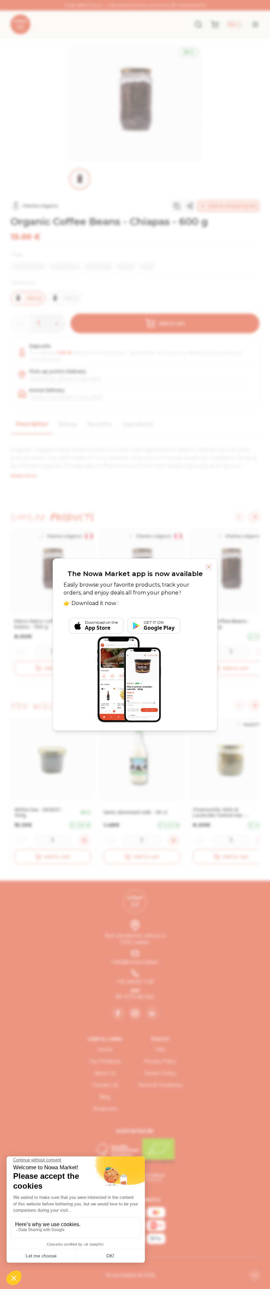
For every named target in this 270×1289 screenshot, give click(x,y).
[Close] (209, 567)
